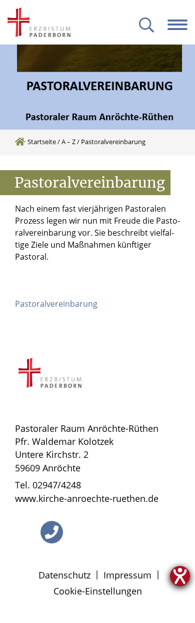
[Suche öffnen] (146, 26)
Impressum (128, 575)
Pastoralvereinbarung (56, 303)
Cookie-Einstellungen (98, 591)
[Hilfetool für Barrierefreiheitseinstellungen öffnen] (180, 576)
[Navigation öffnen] (181, 24)
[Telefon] (51, 532)
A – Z (69, 141)
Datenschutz (64, 575)
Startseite (42, 141)
